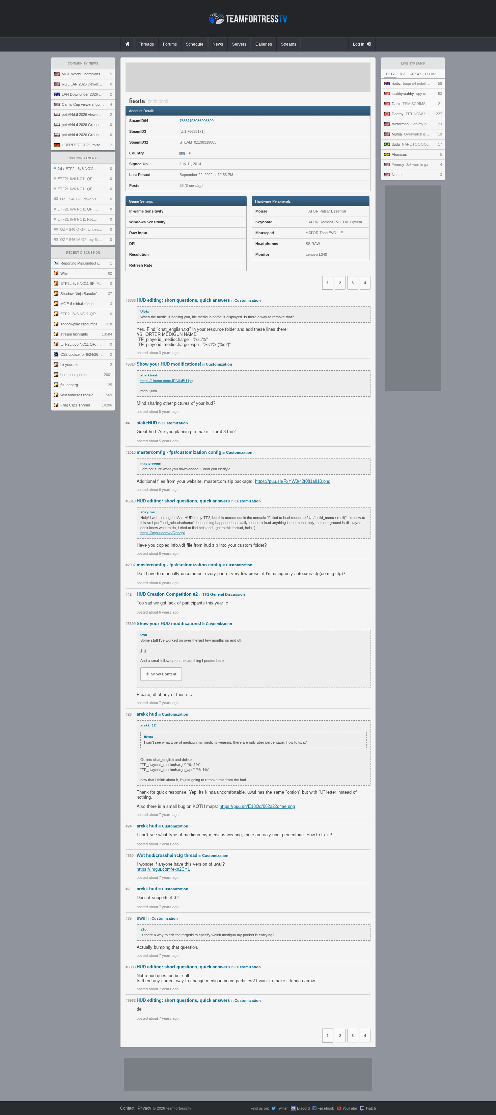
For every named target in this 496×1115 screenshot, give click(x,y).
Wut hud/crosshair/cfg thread (167, 855)
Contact (127, 1108)
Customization (248, 300)
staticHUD (147, 422)
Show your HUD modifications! (169, 364)
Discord (303, 1108)
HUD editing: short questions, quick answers (183, 300)
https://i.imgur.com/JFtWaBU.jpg (166, 381)
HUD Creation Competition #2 (167, 594)
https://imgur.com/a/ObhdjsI (162, 533)
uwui (142, 918)
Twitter (282, 1108)
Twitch (370, 1108)
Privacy (144, 1108)
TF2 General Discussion (223, 594)
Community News (83, 63)
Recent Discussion (83, 252)
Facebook (326, 1108)
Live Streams (413, 63)
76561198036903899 (197, 121)
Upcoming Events (83, 158)
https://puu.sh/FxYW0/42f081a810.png (292, 481)
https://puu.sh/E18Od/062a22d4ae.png (257, 806)
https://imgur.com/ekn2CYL (163, 869)
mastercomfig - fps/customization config (179, 452)
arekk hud (147, 714)
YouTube (349, 1108)
